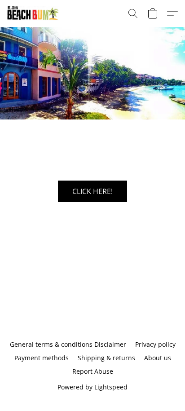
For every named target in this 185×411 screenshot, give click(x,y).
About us (157, 358)
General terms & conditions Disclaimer (68, 344)
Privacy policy (155, 344)
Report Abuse (92, 371)
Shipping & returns (106, 358)
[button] (34, 13)
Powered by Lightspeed (92, 387)
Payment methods (41, 358)
